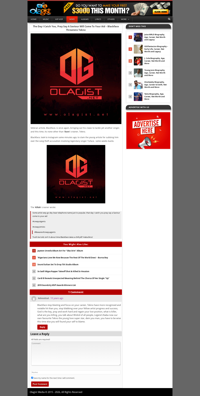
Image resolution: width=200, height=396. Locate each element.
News (72, 19)
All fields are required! (40, 339)
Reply (42, 327)
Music (46, 19)
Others (111, 19)
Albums (85, 19)
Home (33, 19)
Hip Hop (59, 19)
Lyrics (98, 19)
